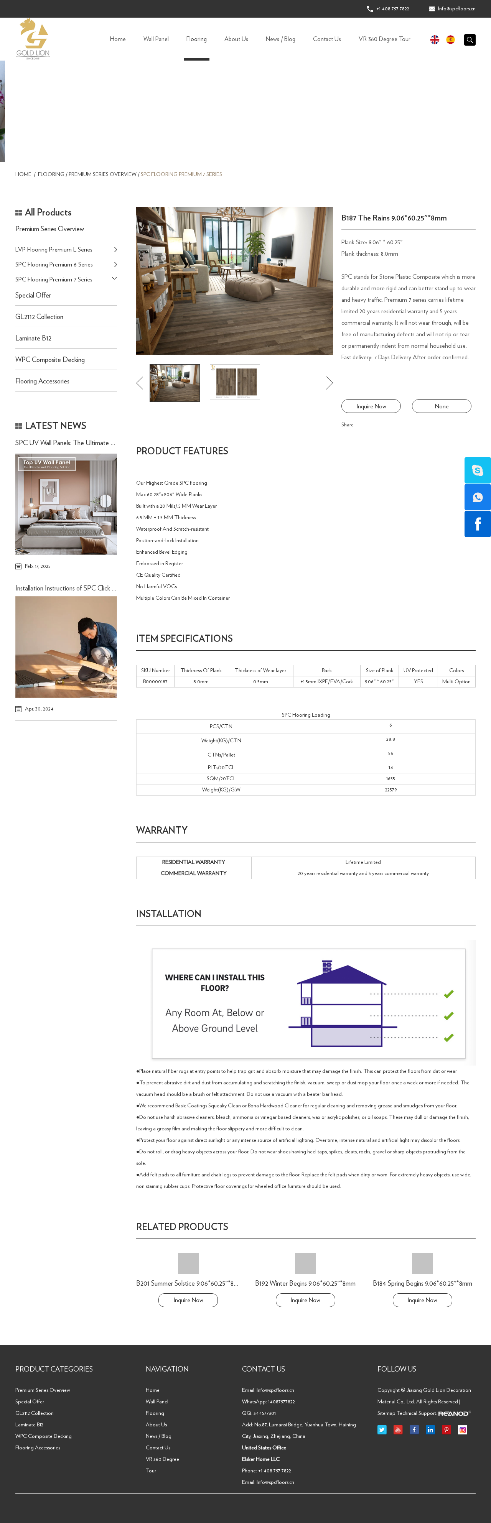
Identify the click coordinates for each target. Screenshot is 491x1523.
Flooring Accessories (42, 381)
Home (118, 39)
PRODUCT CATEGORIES (54, 1369)
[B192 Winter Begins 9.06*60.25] (305, 1263)
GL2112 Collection (39, 317)
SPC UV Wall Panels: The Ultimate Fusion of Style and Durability (101, 443)
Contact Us (327, 39)
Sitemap (386, 1413)
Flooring (196, 39)
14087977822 (281, 1402)
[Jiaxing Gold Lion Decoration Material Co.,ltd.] (33, 39)
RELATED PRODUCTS (182, 1227)
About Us (236, 39)
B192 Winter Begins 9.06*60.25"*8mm (305, 1283)
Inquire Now (371, 406)
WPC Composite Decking (50, 360)
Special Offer (33, 295)
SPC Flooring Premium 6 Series (54, 265)
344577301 (265, 1413)
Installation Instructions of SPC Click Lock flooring (80, 588)
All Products (48, 212)
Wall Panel (156, 39)
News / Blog (280, 39)
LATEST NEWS (55, 426)
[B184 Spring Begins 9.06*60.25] (422, 1263)
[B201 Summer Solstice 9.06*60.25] (188, 1263)
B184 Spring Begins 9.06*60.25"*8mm (422, 1283)
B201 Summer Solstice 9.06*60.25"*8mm (190, 1283)
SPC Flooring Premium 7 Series (181, 174)
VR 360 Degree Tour (384, 39)
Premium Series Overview (103, 174)
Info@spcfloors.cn (457, 9)
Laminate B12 (33, 338)
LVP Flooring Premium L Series (53, 250)
